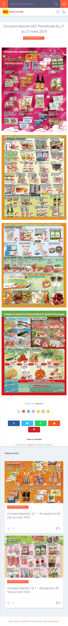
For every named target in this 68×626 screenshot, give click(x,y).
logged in (31, 444)
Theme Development (50, 621)
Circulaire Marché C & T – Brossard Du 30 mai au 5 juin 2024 (33, 590)
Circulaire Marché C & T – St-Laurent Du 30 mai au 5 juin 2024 (33, 515)
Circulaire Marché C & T (34, 38)
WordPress (26, 621)
